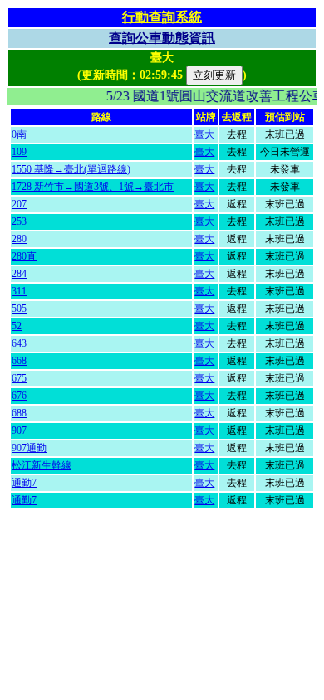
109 (19, 152)
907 (19, 430)
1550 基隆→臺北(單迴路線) (71, 169)
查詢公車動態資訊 (162, 38)
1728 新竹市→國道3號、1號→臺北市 (93, 186)
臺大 (204, 134)
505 (19, 308)
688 (19, 413)
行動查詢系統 (162, 17)
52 (17, 326)
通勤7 (24, 483)
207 (19, 204)
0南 (19, 134)
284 (19, 274)
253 (19, 221)
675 (19, 378)
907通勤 (29, 448)
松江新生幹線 (41, 465)
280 (19, 239)
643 (19, 343)
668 (19, 361)
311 (19, 291)
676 (19, 395)
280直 (24, 256)
